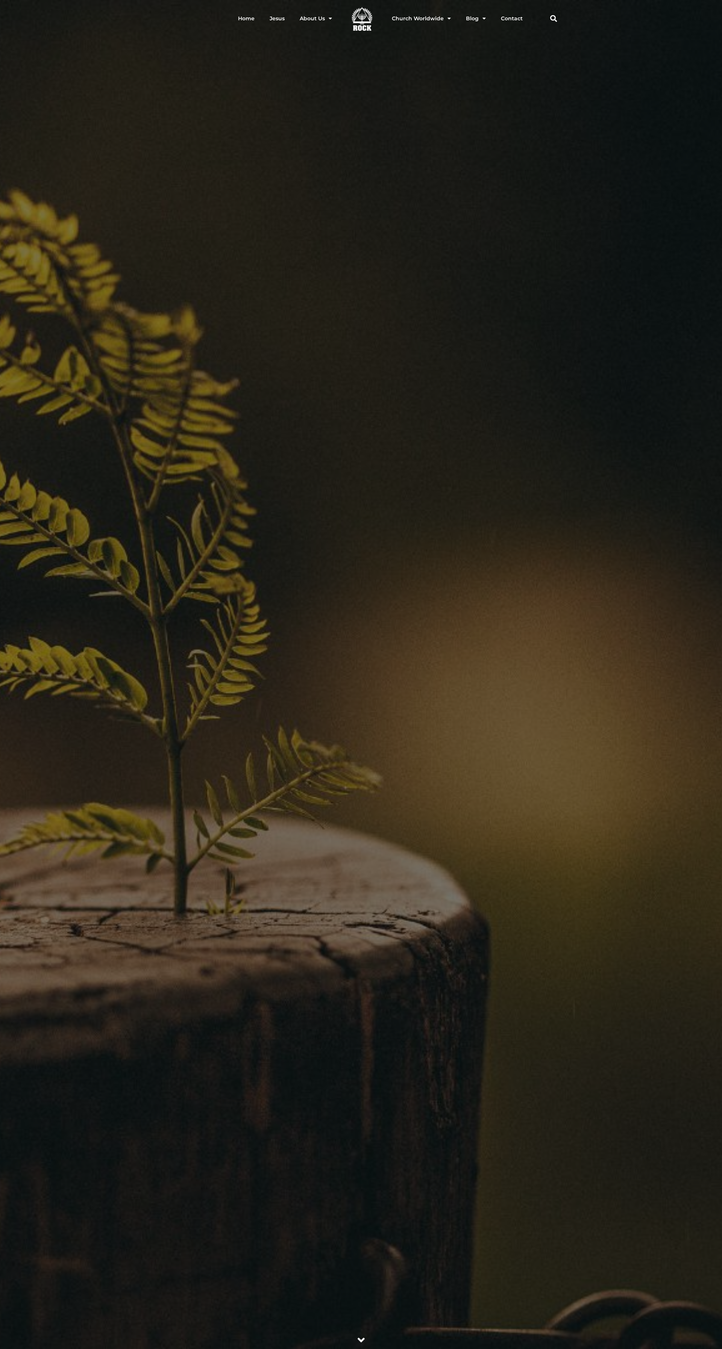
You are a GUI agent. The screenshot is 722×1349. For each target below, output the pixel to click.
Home (246, 18)
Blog (472, 18)
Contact (512, 18)
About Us (312, 18)
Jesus (277, 18)
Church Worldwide (418, 18)
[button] (553, 18)
